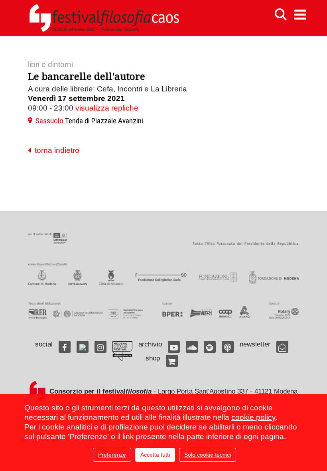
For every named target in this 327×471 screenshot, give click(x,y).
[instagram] (100, 347)
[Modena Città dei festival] (122, 351)
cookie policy (253, 417)
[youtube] (174, 347)
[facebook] (65, 347)
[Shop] (172, 361)
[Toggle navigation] (300, 14)
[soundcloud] (192, 347)
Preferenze (112, 454)
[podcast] (228, 347)
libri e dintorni (50, 64)
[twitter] (83, 347)
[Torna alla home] (104, 18)
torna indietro (55, 150)
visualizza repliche (106, 108)
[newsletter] (282, 347)
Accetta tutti (155, 454)
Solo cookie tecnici (207, 454)
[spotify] (210, 347)
